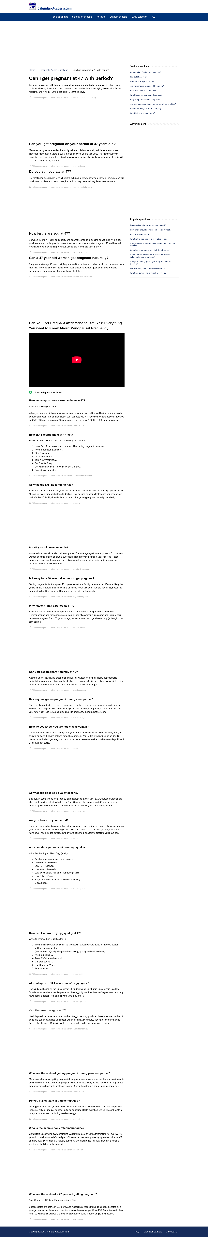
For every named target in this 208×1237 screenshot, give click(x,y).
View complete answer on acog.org (65, 503)
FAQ (153, 17)
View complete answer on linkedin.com (67, 1150)
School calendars (118, 17)
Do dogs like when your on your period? (148, 225)
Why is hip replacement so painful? (145, 99)
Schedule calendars (82, 17)
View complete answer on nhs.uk (64, 839)
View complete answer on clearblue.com (67, 426)
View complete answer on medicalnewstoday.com (71, 187)
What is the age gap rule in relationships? (148, 239)
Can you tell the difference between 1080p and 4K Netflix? (152, 244)
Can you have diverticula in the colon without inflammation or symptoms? (150, 256)
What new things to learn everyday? (146, 108)
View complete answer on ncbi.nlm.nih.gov (68, 718)
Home (32, 70)
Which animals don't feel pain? (143, 90)
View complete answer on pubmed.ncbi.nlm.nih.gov (72, 277)
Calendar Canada (153, 1231)
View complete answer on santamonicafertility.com (72, 476)
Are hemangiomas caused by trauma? (147, 86)
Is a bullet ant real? (138, 77)
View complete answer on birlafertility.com (68, 889)
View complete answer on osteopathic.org (68, 811)
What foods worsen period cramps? (146, 95)
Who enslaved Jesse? (140, 234)
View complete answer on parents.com (67, 1219)
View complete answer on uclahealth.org (67, 1119)
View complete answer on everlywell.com (68, 166)
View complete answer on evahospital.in (67, 974)
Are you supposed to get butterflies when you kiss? (153, 104)
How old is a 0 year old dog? (143, 81)
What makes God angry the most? (145, 72)
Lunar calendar (139, 17)
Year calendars (60, 17)
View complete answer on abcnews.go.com (68, 1001)
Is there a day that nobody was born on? (148, 268)
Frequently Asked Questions (54, 70)
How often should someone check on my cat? (150, 230)
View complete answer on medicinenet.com (69, 252)
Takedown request (39, 97)
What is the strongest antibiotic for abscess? (150, 250)
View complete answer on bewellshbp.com (68, 690)
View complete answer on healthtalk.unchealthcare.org (73, 97)
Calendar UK (172, 1231)
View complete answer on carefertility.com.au (69, 1029)
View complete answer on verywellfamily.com (69, 597)
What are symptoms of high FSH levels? (148, 273)
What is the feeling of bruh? (142, 113)
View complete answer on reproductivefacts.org (70, 569)
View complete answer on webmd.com (66, 748)
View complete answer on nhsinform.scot (68, 627)
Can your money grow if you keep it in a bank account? (150, 262)
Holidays (101, 17)
